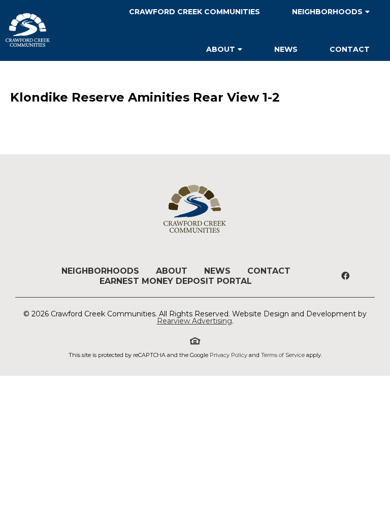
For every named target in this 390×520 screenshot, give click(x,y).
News (286, 49)
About (220, 49)
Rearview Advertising (194, 321)
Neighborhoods (100, 271)
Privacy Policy (228, 355)
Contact (350, 49)
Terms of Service (283, 355)
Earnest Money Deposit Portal (176, 281)
